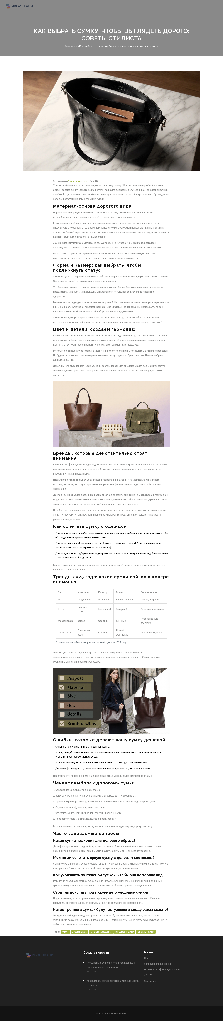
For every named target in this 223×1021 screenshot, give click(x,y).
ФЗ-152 (148, 975)
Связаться (150, 981)
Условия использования (157, 963)
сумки (65, 932)
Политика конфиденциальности (162, 969)
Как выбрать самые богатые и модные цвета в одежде (112, 983)
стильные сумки (146, 932)
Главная (70, 46)
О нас (147, 958)
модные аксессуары (101, 932)
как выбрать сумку (124, 932)
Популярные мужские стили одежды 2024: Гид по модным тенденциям (110, 964)
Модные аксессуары (77, 181)
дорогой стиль (79, 932)
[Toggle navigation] (219, 6)
